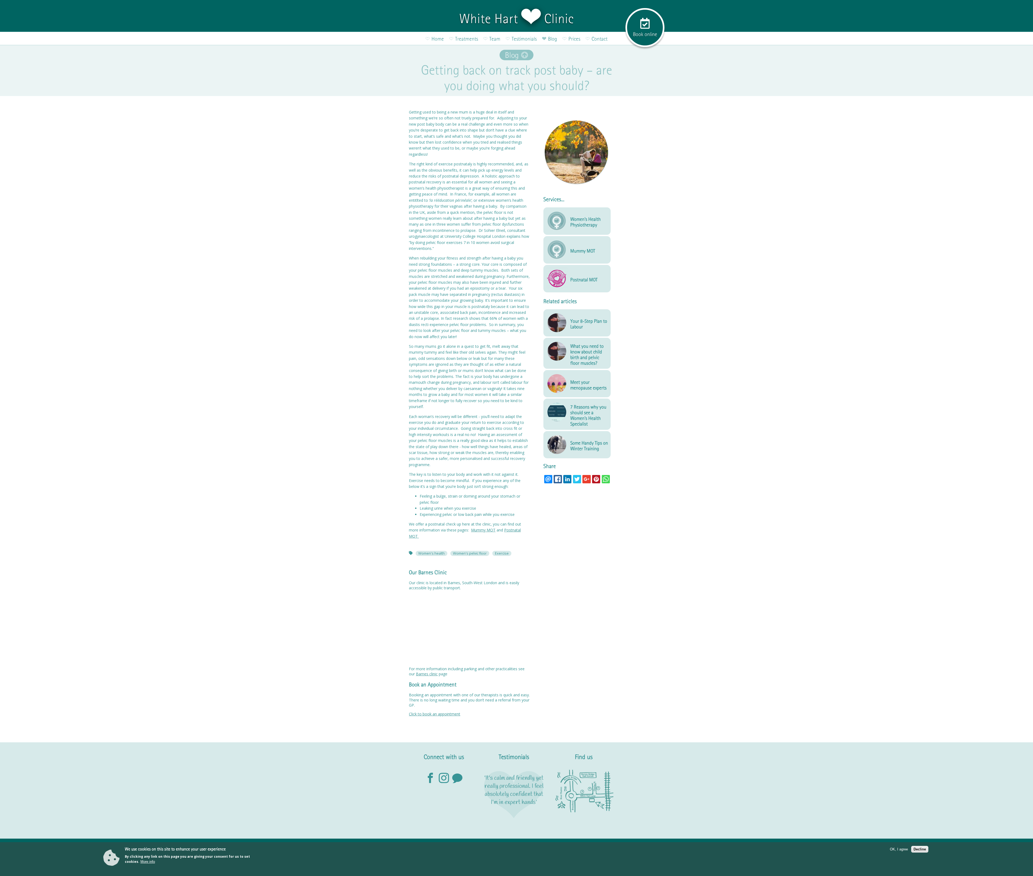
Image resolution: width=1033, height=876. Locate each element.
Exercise (502, 553)
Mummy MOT (483, 530)
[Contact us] (457, 778)
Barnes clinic (427, 673)
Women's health (431, 553)
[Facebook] (430, 778)
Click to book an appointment (434, 714)
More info (147, 862)
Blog (512, 55)
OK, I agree (899, 849)
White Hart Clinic (516, 18)
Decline (920, 849)
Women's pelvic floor (470, 553)
